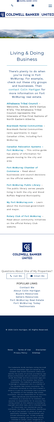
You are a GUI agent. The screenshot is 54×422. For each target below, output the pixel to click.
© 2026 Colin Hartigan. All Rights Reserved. (27, 330)
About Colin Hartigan (27, 290)
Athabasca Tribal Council (22, 103)
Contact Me (27, 287)
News (10, 350)
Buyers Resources (27, 293)
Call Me (17, 276)
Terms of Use (24, 350)
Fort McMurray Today (27, 303)
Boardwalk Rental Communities (25, 126)
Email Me (38, 276)
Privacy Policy (20, 353)
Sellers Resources (27, 297)
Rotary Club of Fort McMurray (24, 216)
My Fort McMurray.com (20, 202)
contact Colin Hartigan (24, 89)
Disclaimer (41, 350)
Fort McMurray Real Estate (27, 300)
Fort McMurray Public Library (23, 185)
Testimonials (27, 306)
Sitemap (36, 353)
